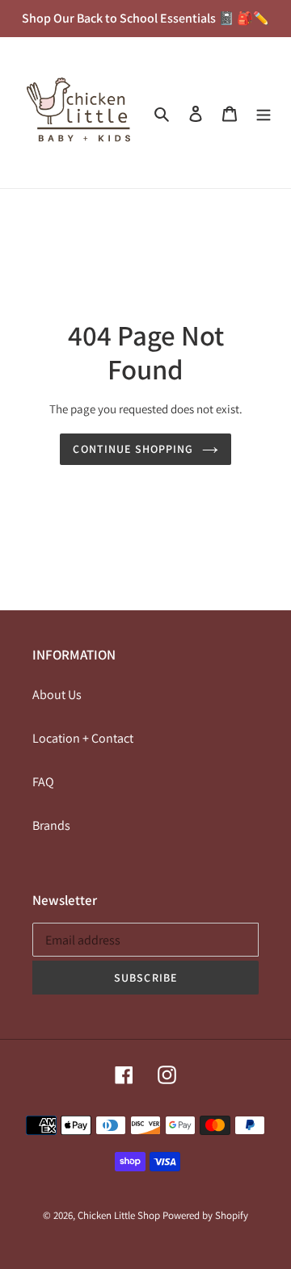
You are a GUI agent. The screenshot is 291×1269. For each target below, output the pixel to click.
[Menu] (263, 113)
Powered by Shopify (205, 1215)
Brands (51, 825)
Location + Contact (82, 738)
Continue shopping (133, 449)
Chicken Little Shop (119, 1215)
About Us (57, 694)
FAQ (43, 781)
